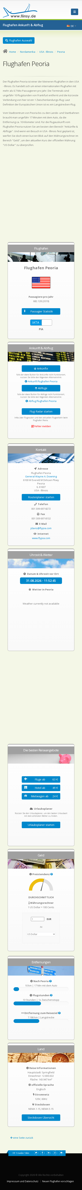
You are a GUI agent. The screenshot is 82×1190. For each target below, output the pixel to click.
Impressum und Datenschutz (22, 1181)
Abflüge (42, 388)
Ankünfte (42, 368)
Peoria (61, 51)
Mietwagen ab (44, 796)
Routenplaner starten (41, 497)
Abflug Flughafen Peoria (42, 401)
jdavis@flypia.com (41, 528)
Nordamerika (27, 51)
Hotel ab (46, 788)
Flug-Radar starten (41, 411)
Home (12, 51)
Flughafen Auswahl (20, 40)
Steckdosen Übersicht (41, 1117)
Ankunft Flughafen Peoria (42, 381)
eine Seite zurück (23, 1137)
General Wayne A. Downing (41, 476)
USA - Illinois (46, 51)
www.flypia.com (41, 538)
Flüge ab (46, 779)
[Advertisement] (41, 196)
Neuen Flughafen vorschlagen (58, 1181)
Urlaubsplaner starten (41, 825)
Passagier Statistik (41, 311)
